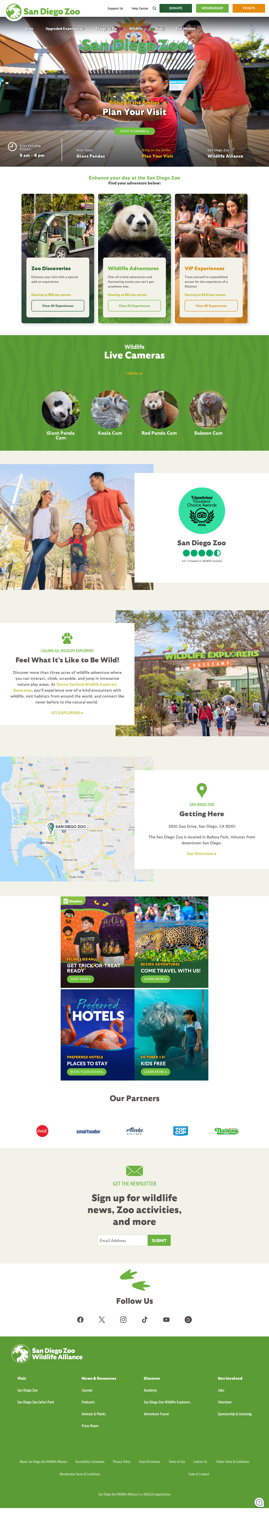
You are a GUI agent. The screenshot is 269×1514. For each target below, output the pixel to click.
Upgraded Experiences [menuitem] (64, 28)
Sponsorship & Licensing (235, 1413)
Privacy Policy (122, 1461)
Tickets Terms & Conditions (232, 1461)
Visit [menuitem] (29, 28)
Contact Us (200, 1461)
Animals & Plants (94, 1413)
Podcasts (88, 1402)
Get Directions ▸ (202, 853)
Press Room (90, 1425)
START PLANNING (133, 131)
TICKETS (249, 8)
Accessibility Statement (90, 1461)
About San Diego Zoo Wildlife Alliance (43, 1461)
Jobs (221, 1390)
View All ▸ (134, 373)
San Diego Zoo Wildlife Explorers (167, 1402)
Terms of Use (177, 1461)
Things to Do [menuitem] (106, 28)
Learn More (154, 979)
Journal (87, 1390)
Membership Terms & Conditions (80, 1474)
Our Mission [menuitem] (186, 28)
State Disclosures (149, 1461)
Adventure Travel (156, 1413)
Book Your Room (85, 1072)
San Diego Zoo (27, 1390)
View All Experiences (57, 306)
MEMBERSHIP (212, 8)
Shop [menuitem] (159, 28)
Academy (150, 1390)
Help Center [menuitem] (140, 8)
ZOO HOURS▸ (30, 146)
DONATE (175, 8)
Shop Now (79, 979)
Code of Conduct (199, 1474)
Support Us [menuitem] (115, 8)
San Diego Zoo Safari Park (35, 1402)
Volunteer (225, 1402)
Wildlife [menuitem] (136, 28)
